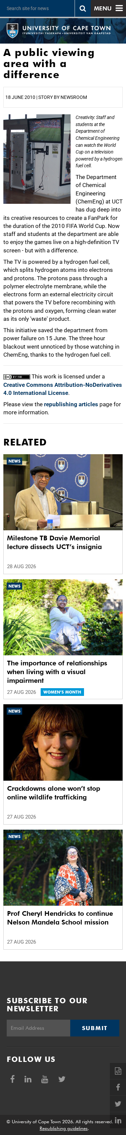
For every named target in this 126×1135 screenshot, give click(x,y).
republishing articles (71, 404)
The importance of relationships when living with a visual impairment (57, 671)
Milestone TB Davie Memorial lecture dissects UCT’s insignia (54, 542)
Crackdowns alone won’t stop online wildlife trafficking (53, 792)
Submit (95, 1028)
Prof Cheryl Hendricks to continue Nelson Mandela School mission (60, 917)
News (14, 461)
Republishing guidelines (64, 1128)
